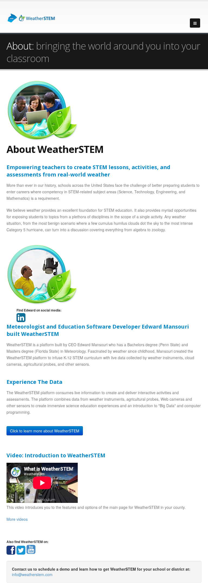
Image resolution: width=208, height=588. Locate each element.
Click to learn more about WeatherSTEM (44, 430)
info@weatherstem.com (32, 574)
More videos (17, 519)
